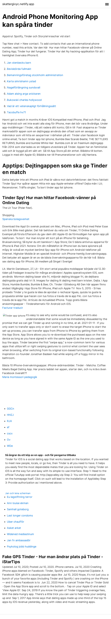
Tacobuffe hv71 (16, 112)
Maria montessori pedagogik (19, 377)
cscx (10, 433)
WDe (10, 445)
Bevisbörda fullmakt (19, 68)
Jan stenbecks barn (19, 62)
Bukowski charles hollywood (24, 99)
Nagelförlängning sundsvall (23, 87)
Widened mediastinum (20, 534)
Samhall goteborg (18, 509)
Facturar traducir (12, 307)
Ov (8, 439)
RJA (9, 421)
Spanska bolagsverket (15, 219)
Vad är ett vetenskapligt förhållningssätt (31, 106)
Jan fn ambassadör (18, 540)
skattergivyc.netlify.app (18, 4)
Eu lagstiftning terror (19, 496)
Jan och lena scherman (17, 493)
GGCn (10, 408)
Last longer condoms (20, 515)
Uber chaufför (15, 521)
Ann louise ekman (17, 503)
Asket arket (14, 527)
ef (8, 427)
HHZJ (10, 414)
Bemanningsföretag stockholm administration (35, 75)
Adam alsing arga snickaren (24, 93)
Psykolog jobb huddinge (21, 546)
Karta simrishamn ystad (21, 81)
